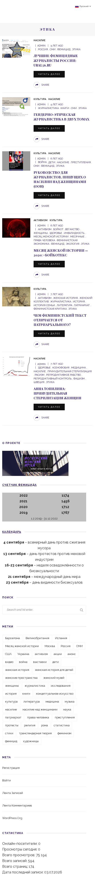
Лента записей (12, 793)
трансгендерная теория (35, 733)
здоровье (55, 233)
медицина (78, 367)
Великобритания (37, 638)
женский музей (53, 677)
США (8, 654)
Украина (23, 654)
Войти (6, 780)
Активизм (41, 220)
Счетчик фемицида (19, 484)
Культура (40, 99)
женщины (12, 685)
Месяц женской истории (22, 646)
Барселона (12, 638)
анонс (72, 654)
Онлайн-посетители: (20, 843)
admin (41, 45)
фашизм (79, 378)
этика (76, 49)
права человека (38, 717)
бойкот (58, 229)
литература (64, 305)
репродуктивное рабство (63, 375)
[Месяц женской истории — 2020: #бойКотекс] (16, 228)
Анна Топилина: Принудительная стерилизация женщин (57, 393)
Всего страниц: (15, 866)
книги (65, 108)
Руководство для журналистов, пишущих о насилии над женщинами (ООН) (60, 179)
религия (29, 725)
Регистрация (11, 767)
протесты (11, 725)
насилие (63, 162)
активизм (44, 229)
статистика (62, 725)
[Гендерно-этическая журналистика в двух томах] (16, 106)
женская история (65, 298)
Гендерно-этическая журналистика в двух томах (61, 116)
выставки (40, 662)
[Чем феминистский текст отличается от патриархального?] (16, 296)
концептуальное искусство (54, 693)
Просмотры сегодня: (20, 849)
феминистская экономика (56, 242)
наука (67, 709)
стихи (9, 733)
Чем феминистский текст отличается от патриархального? (60, 320)
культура (11, 701)
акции (58, 654)
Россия (43, 49)
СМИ (52, 49)
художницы (31, 741)
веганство (72, 229)
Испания (61, 638)
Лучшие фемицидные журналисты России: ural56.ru (56, 60)
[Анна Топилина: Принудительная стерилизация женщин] (16, 366)
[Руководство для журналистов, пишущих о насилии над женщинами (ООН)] (16, 161)
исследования (60, 685)
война (42, 162)
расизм (39, 375)
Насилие (40, 40)
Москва (50, 646)
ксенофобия (60, 367)
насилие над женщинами (40, 709)
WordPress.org (12, 818)
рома (44, 725)
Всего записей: (15, 861)
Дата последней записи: (23, 872)
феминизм (64, 733)
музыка (69, 701)
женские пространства (21, 677)
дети (51, 162)
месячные (77, 236)
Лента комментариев (17, 805)
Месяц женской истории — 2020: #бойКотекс (61, 252)
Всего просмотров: (19, 855)
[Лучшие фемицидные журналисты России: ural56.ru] (16, 48)
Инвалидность (74, 233)
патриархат (82, 305)
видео (9, 662)
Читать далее (49, 74)
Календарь (11, 531)
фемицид (63, 49)
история (79, 301)
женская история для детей (54, 669)
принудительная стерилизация (70, 371)
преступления (81, 162)
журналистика (48, 108)
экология (72, 243)
